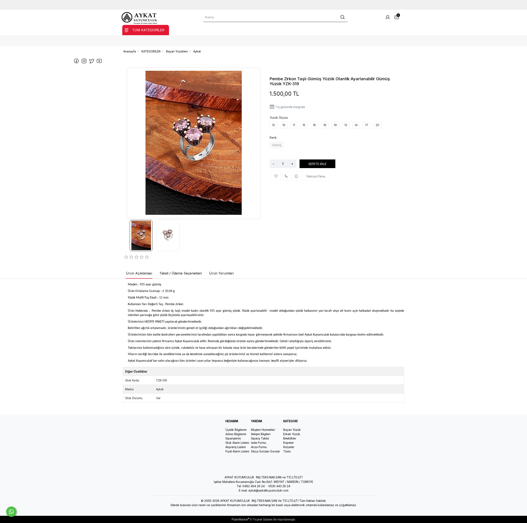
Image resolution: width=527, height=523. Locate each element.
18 (324, 125)
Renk (273, 137)
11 (294, 125)
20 (377, 125)
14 (356, 125)
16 (314, 125)
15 (304, 125)
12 (273, 125)
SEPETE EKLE (317, 164)
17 (366, 125)
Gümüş (276, 145)
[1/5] (126, 257)
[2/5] (129, 257)
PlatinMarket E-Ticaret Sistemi (252, 519)
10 (283, 125)
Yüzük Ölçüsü (279, 117)
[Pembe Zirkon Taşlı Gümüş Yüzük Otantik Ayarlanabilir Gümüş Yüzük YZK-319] (193, 143)
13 (345, 125)
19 (335, 125)
